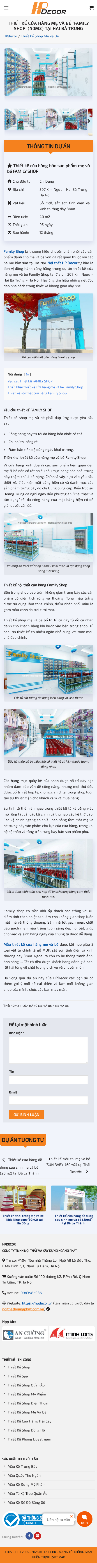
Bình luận (16, 1033)
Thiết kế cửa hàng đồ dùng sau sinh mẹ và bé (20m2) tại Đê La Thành (21, 1166)
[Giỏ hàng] (91, 8)
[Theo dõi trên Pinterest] (37, 1536)
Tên (11, 1071)
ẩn (27, 374)
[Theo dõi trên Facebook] (29, 1536)
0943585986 (31, 1292)
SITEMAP (58, 1557)
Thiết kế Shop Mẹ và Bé (40, 36)
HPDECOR (49, 1552)
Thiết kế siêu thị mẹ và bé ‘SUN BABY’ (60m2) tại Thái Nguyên (68, 1164)
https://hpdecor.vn (37, 1303)
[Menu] (6, 7)
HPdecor (10, 36)
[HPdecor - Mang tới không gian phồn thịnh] (48, 8)
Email (13, 1092)
